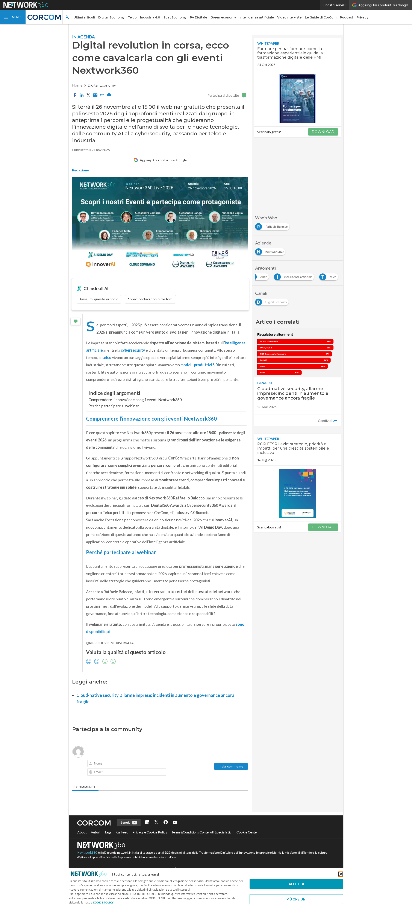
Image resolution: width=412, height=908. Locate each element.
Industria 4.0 (150, 17)
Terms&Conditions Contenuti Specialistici (201, 832)
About (82, 832)
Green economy (223, 17)
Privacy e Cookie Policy (149, 832)
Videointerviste (289, 17)
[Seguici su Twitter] (156, 822)
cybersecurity (133, 350)
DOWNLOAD (323, 132)
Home (77, 85)
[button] (13, 17)
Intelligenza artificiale (256, 17)
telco (107, 357)
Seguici (126, 822)
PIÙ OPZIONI (296, 899)
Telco (132, 17)
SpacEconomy (175, 17)
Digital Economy (111, 17)
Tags (107, 832)
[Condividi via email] (95, 95)
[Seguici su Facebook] (165, 822)
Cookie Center (247, 832)
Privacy (362, 17)
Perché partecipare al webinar (113, 405)
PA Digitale (198, 17)
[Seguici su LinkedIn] (147, 822)
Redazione (80, 170)
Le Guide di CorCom (320, 17)
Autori (95, 832)
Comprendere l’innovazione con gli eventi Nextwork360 (135, 399)
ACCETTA (296, 884)
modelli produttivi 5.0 (199, 364)
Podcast (346, 17)
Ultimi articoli (84, 17)
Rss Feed (121, 832)
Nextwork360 (87, 853)
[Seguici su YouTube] (174, 822)
